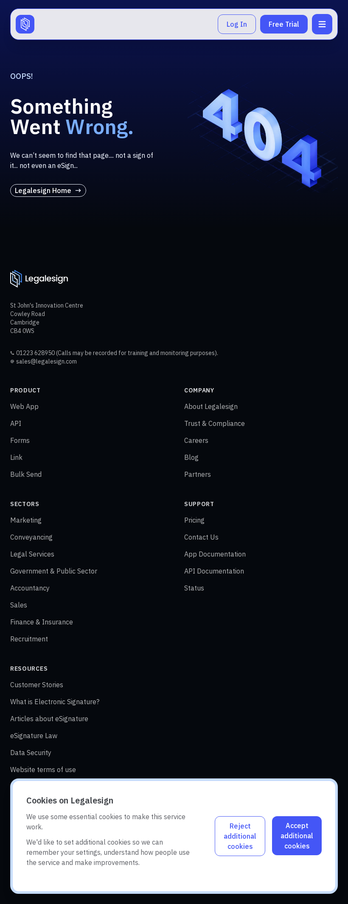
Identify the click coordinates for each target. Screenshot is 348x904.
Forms (20, 440)
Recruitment (29, 639)
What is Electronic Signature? (54, 701)
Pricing (194, 520)
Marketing (26, 520)
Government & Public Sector (53, 571)
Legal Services (32, 554)
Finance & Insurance (41, 622)
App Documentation (215, 554)
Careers (196, 440)
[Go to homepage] (25, 24)
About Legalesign (211, 406)
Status (194, 588)
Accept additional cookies (297, 835)
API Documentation (214, 571)
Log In (237, 24)
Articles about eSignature (49, 718)
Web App (24, 406)
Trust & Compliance (214, 423)
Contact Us (201, 537)
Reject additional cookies (240, 836)
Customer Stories (36, 684)
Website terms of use (43, 769)
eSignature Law (33, 735)
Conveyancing (31, 537)
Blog (191, 457)
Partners (197, 474)
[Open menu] (322, 24)
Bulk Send (26, 474)
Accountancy (30, 588)
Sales (18, 605)
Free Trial (284, 24)
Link (16, 457)
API (15, 423)
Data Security (30, 752)
